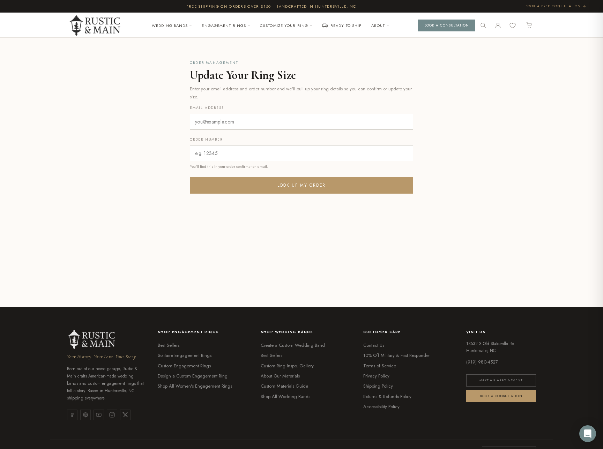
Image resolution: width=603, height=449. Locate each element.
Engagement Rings (224, 25)
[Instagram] (112, 415)
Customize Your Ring (284, 25)
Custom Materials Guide (284, 386)
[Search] (483, 25)
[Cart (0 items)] (529, 25)
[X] (125, 415)
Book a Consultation (446, 25)
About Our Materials (280, 376)
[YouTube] (99, 415)
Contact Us (373, 345)
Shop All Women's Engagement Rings (195, 386)
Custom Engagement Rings (184, 365)
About (378, 25)
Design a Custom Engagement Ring (193, 376)
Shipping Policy (378, 386)
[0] (513, 25)
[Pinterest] (85, 415)
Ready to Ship (346, 25)
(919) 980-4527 (482, 362)
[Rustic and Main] (95, 25)
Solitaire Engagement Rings (184, 355)
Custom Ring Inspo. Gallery (287, 365)
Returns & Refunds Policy (387, 396)
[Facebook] (72, 415)
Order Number (206, 139)
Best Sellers (168, 345)
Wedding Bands (170, 25)
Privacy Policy (376, 376)
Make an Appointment (501, 380)
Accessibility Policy (381, 406)
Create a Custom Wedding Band (293, 345)
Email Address (207, 107)
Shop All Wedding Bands (285, 396)
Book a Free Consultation (553, 6)
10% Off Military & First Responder (396, 355)
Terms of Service (379, 365)
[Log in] (498, 25)
